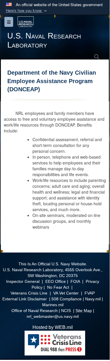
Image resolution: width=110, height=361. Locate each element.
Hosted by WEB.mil (52, 327)
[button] (27, 11)
